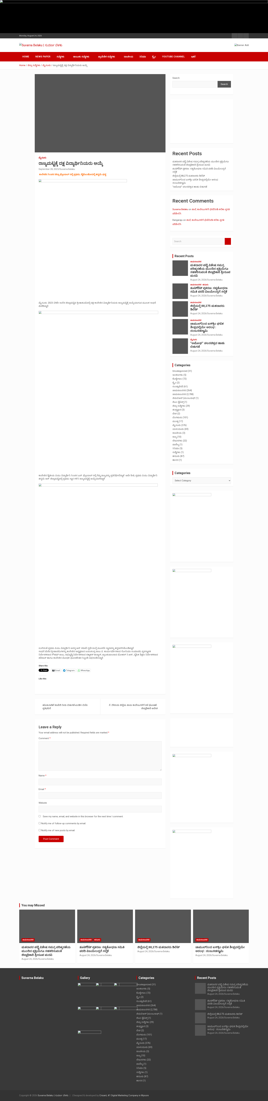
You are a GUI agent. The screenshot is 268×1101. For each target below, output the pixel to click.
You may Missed (33, 905)
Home (25, 56)
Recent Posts (184, 256)
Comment (45, 738)
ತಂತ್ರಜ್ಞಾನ (176, 409)
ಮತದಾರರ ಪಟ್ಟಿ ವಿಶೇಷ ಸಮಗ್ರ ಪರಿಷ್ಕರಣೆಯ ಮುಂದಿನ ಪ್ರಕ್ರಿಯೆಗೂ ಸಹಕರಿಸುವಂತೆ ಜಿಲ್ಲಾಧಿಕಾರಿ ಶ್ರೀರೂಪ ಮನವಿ (210, 270)
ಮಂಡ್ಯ (175, 421)
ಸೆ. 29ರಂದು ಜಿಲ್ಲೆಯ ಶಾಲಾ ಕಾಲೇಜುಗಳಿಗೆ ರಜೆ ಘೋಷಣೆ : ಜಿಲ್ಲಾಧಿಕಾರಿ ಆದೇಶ (133, 707)
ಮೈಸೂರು (42, 157)
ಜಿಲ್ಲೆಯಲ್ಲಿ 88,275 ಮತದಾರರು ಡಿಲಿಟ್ (188, 175)
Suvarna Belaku (67, 169)
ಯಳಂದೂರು (178, 429)
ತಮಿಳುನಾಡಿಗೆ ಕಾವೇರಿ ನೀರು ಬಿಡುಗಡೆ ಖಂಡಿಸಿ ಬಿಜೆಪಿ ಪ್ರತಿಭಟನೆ (65, 707)
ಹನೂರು (205, 285)
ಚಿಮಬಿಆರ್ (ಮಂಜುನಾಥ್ (183, 398)
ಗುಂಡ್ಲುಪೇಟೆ (177, 386)
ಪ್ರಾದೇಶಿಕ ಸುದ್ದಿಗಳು (106, 56)
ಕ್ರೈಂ (154, 56)
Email (42, 789)
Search (176, 78)
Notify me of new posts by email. (58, 830)
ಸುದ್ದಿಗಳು (60, 56)
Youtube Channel (173, 56)
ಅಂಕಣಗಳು (177, 374)
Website (43, 802)
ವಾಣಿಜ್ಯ (175, 444)
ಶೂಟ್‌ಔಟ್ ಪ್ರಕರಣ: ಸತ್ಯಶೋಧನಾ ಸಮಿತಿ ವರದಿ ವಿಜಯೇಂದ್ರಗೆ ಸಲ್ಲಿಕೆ (209, 289)
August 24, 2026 (198, 279)
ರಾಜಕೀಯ (128, 56)
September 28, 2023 (49, 169)
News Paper (42, 56)
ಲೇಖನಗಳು (177, 440)
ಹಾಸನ (175, 460)
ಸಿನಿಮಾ (142, 56)
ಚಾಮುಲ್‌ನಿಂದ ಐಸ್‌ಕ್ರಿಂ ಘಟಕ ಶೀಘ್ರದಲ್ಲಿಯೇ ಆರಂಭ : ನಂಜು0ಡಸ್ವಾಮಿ (207, 327)
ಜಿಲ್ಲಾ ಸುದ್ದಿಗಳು (178, 405)
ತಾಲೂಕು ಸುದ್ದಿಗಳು (81, 56)
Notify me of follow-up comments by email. (63, 823)
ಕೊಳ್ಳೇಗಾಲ (177, 378)
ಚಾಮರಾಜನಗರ (195, 262)
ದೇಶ (174, 413)
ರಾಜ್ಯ (174, 436)
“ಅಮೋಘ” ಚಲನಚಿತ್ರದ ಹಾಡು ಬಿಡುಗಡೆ (189, 186)
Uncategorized (179, 371)
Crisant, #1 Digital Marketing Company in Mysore (124, 1095)
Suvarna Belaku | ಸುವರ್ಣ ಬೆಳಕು (53, 1095)
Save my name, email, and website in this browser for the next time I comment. (83, 816)
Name (42, 775)
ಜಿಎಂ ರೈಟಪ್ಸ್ (178, 402)
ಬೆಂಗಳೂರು (177, 417)
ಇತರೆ (193, 56)
